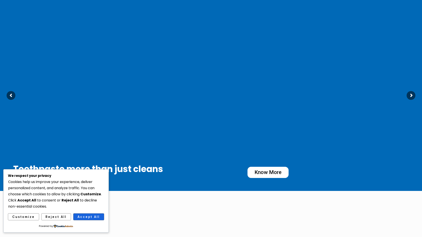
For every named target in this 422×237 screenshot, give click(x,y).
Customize (23, 217)
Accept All (89, 217)
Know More (268, 172)
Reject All (56, 217)
